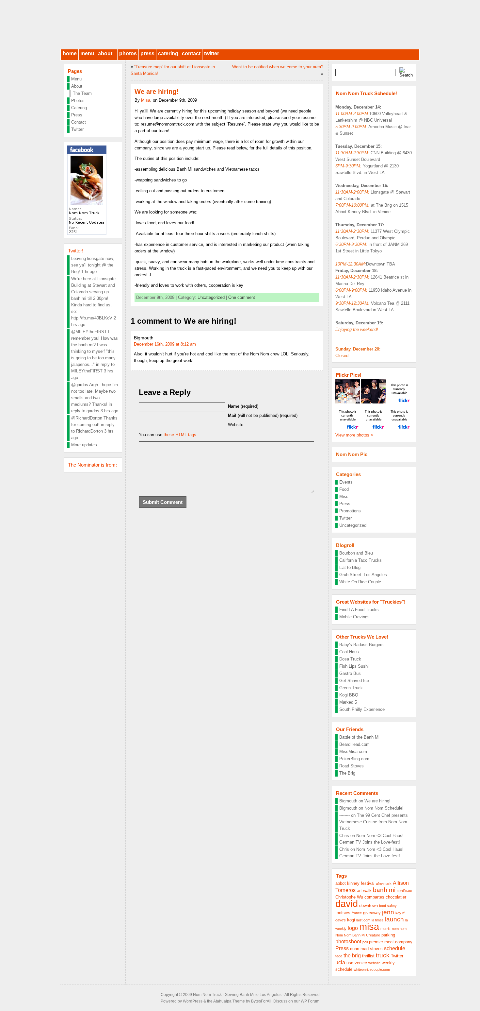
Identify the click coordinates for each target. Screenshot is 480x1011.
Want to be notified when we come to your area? (277, 66)
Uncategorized (211, 297)
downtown (368, 905)
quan (354, 948)
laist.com (363, 920)
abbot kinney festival (355, 883)
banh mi (384, 889)
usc (349, 962)
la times (378, 920)
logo (353, 928)
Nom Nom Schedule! (384, 808)
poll (365, 942)
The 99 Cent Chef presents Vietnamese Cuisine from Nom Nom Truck (373, 822)
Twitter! (75, 250)
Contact (191, 53)
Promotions (350, 510)
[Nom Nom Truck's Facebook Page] (86, 233)
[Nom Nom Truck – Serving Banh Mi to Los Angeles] (240, 24)
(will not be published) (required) (262, 415)
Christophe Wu (349, 897)
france (357, 913)
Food (344, 489)
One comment (241, 297)
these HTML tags (180, 434)
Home (70, 53)
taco (338, 956)
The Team (82, 93)
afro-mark (384, 883)
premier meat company (390, 941)
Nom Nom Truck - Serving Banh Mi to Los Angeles (237, 994)
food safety (388, 906)
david (346, 903)
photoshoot (348, 941)
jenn (388, 912)
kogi (351, 919)
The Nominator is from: (92, 465)
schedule (394, 948)
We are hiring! (377, 800)
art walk (364, 890)
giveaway (372, 912)
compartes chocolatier (385, 897)
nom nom (399, 929)
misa (369, 926)
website (374, 963)
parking (388, 935)
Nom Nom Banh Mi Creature (357, 935)
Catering (168, 53)
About (105, 53)
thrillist (368, 955)
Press (147, 53)
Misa (145, 100)
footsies (342, 912)
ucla (340, 962)
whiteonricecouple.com (372, 969)
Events (346, 482)
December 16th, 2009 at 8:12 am (165, 344)
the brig (352, 955)
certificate (404, 891)
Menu (87, 53)
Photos (128, 53)
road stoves (371, 948)
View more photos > (354, 435)
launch (394, 919)
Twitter (211, 53)
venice (361, 962)
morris (385, 929)
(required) (243, 406)
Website (235, 424)
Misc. (344, 496)
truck (383, 955)
